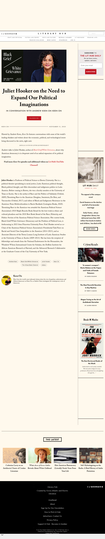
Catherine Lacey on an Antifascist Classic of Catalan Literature (14, 468)
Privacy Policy (52, 520)
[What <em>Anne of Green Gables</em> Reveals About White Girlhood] (39, 459)
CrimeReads (63, 40)
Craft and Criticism (15, 37)
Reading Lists (92, 37)
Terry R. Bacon (92, 291)
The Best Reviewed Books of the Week (91, 362)
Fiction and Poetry (32, 37)
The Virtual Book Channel (30, 265)
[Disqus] (34, 311)
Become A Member (65, 37)
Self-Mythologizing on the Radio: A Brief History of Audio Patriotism (91, 468)
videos (44, 265)
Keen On (5, 127)
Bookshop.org (51, 531)
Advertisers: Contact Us (52, 516)
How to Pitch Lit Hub (52, 512)
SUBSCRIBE (90, 71)
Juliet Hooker (46, 261)
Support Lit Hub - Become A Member (52, 524)
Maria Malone (92, 276)
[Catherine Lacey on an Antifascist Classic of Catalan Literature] (14, 459)
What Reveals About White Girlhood (40, 467)
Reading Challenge (37, 40)
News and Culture (49, 37)
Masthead (52, 500)
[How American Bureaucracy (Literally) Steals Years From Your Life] (65, 459)
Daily (91, 185)
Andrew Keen (13, 261)
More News (90, 229)
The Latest (52, 439)
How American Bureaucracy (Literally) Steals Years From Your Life (65, 468)
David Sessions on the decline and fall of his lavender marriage (91, 205)
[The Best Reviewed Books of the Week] (91, 341)
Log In (72, 40)
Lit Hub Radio (79, 37)
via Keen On (34, 118)
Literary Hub (52, 34)
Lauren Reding (92, 305)
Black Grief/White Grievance (29, 261)
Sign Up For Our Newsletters (52, 508)
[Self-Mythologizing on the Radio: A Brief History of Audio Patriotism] (90, 459)
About (52, 504)
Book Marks (51, 40)
